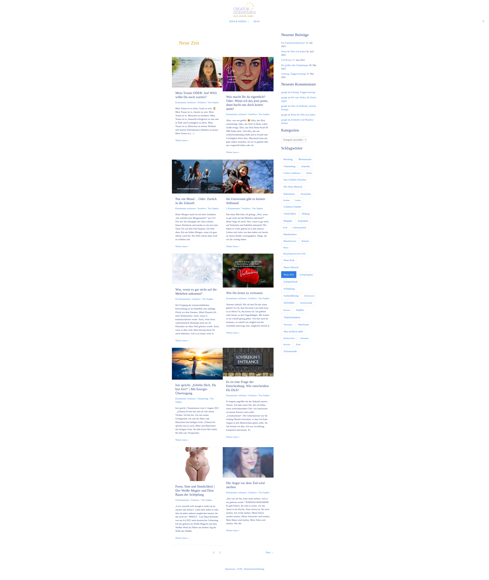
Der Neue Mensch (293, 186)
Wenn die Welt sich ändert (293, 51)
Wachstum (303, 324)
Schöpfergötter (306, 274)
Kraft (285, 227)
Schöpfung (289, 288)
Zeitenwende (290, 351)
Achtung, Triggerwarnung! (293, 73)
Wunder (286, 344)
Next (270, 552)
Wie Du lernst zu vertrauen (244, 293)
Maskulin (305, 241)
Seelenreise (309, 296)
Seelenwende (306, 303)
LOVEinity (286, 60)
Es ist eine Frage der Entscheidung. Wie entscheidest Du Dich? (247, 386)
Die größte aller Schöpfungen (294, 65)
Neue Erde (289, 260)
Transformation (292, 317)
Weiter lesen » (182, 140)
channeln (305, 166)
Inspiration (303, 220)
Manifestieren (289, 241)
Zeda (298, 344)
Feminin (286, 200)
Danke (309, 173)
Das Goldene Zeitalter (295, 179)
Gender (298, 200)
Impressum (230, 569)
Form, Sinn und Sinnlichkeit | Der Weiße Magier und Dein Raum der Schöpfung (194, 490)
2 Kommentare (233, 208)
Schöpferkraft (291, 281)
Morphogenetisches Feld (294, 253)
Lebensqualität (299, 227)
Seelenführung (291, 295)
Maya (285, 247)
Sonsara (286, 310)
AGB (239, 569)
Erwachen (306, 193)
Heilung (306, 213)
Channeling (203, 398)
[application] (247, 21)
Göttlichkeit (290, 213)
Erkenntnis (289, 193)
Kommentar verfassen (185, 102)
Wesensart (304, 338)
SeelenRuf (289, 302)
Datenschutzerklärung (254, 569)
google (284, 92)
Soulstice (202, 102)
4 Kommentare (182, 500)
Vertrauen (287, 324)
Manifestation (290, 234)
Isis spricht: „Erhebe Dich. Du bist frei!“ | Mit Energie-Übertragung (195, 389)
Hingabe (288, 220)
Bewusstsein (305, 159)
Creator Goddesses (292, 173)
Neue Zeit (289, 274)
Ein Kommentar (182, 299)
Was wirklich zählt (293, 331)
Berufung (288, 159)
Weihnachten (289, 338)
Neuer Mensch (291, 267)
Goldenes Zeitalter (292, 206)
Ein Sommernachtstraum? (293, 43)
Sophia (300, 310)
